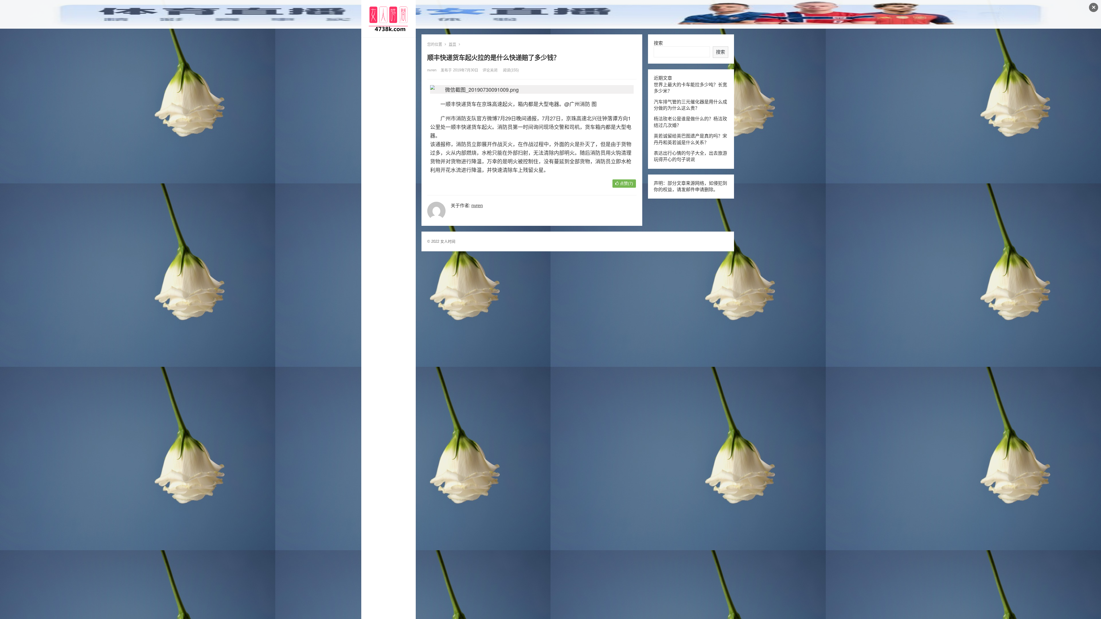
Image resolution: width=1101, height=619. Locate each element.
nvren (431, 70)
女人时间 (447, 241)
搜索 (658, 43)
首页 (452, 44)
